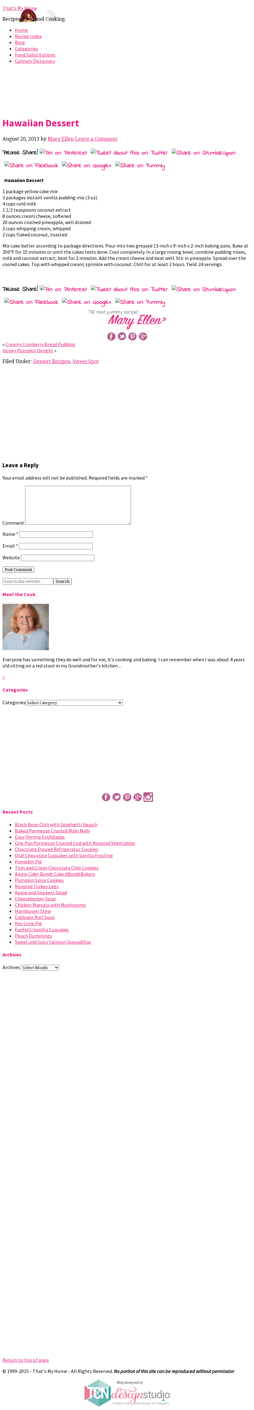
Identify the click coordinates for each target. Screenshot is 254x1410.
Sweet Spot (85, 361)
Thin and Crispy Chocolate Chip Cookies (57, 868)
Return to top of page (25, 1360)
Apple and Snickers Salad (41, 892)
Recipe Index (28, 36)
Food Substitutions (35, 55)
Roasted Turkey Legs (37, 886)
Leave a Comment (96, 139)
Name (10, 534)
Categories (26, 48)
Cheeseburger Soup (35, 899)
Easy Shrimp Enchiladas (40, 837)
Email (10, 546)
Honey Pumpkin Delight (27, 350)
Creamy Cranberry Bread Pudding (40, 344)
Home (21, 30)
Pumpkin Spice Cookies (39, 880)
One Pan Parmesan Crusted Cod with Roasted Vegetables (75, 843)
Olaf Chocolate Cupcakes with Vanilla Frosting (64, 855)
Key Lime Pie (28, 923)
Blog (20, 42)
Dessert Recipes (51, 361)
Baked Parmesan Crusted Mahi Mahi (52, 831)
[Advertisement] (127, 89)
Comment (13, 523)
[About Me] (25, 648)
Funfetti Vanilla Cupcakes (42, 929)
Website (11, 557)
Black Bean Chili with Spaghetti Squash (56, 824)
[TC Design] (127, 1405)
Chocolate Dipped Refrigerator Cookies (56, 849)
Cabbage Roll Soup (35, 917)
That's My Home (19, 8)
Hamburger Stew (33, 911)
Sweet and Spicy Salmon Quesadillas (53, 942)
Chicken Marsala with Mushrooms (50, 905)
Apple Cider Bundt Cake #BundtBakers (55, 874)
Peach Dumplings (33, 936)
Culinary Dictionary (35, 61)
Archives (11, 967)
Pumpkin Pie (28, 861)
